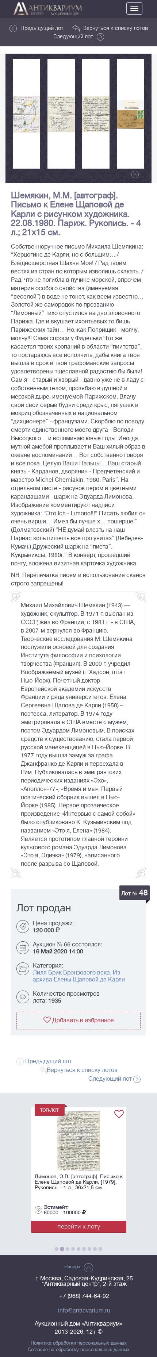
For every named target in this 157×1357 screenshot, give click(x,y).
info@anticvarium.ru (84, 1310)
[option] (26, 114)
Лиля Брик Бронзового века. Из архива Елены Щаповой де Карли (79, 976)
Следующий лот (73, 36)
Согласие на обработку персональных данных (79, 1350)
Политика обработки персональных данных (79, 1343)
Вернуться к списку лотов (115, 27)
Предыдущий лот (42, 27)
